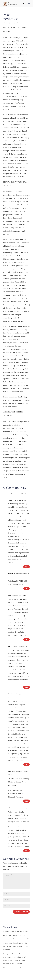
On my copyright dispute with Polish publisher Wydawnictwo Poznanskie (15, 946)
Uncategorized (14, 23)
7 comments (22, 23)
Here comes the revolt (12, 968)
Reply (26, 567)
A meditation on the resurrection (16, 931)
